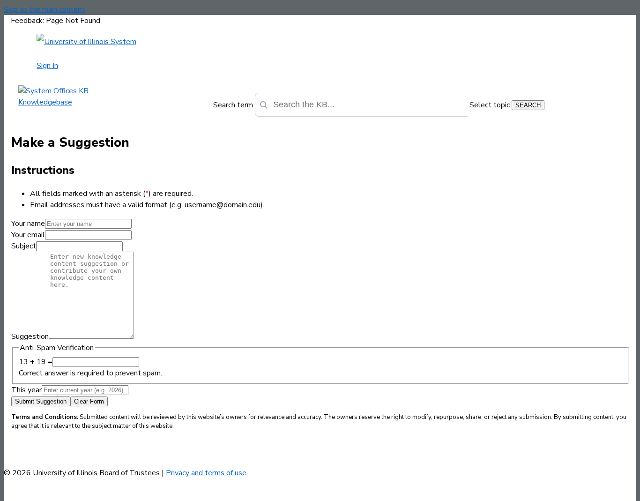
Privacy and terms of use (206, 473)
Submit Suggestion (41, 401)
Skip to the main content (44, 9)
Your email (28, 235)
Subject (23, 246)
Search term (233, 105)
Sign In (47, 65)
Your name (28, 223)
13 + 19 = (35, 362)
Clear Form (89, 401)
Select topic (489, 105)
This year (26, 390)
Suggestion (30, 336)
